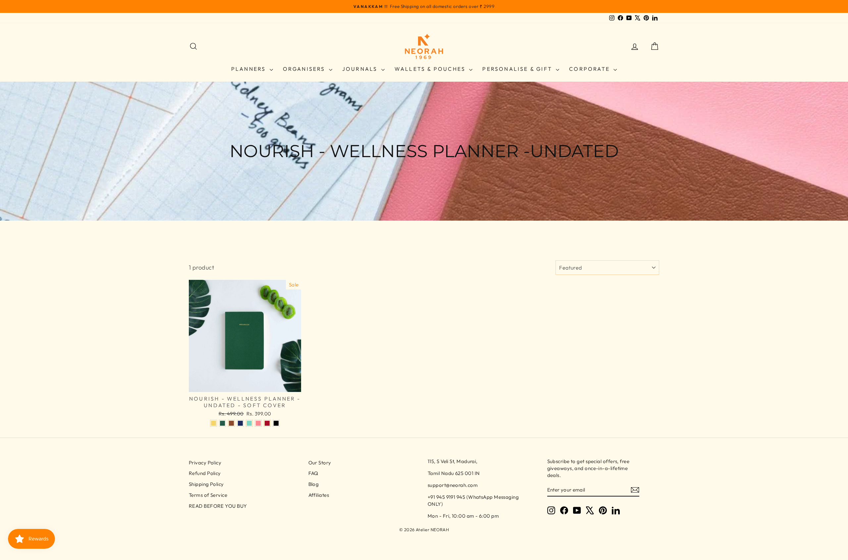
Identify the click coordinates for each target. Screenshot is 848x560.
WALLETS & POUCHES (431, 68)
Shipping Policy (206, 484)
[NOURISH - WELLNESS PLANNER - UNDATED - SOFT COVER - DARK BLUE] (240, 423)
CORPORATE (590, 68)
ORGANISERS (305, 68)
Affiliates (318, 495)
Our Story (319, 462)
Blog (313, 484)
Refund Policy (205, 473)
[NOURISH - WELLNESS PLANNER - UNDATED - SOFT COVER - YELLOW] (213, 423)
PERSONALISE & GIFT (518, 68)
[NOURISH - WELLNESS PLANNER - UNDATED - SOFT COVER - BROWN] (231, 423)
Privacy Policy (205, 462)
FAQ (313, 473)
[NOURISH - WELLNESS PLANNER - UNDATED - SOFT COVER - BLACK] (276, 423)
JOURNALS (361, 68)
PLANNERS (249, 68)
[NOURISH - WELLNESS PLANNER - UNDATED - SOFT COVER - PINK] (258, 423)
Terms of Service (208, 495)
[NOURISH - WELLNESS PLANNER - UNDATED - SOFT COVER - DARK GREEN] (222, 423)
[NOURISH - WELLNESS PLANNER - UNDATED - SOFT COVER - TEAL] (249, 423)
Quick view (245, 384)
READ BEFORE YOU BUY (218, 506)
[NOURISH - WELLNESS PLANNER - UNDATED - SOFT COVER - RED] (267, 423)
